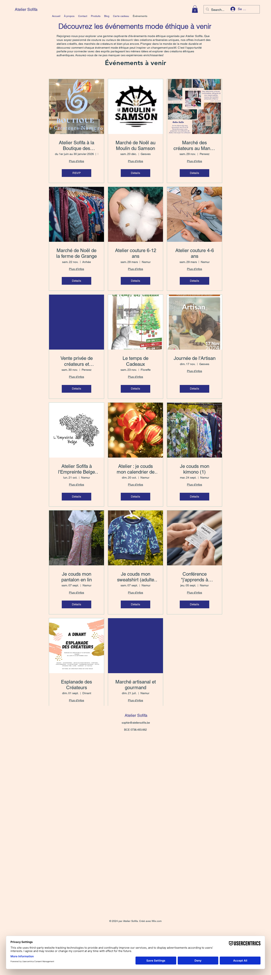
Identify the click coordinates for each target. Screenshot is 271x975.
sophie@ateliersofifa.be (136, 722)
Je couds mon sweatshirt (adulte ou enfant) (135, 577)
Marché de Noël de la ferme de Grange (76, 253)
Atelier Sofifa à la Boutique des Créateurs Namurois (76, 145)
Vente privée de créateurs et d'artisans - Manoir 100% (76, 361)
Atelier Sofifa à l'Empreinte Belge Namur (76, 469)
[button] (195, 9)
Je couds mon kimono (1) (194, 469)
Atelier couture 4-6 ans (194, 253)
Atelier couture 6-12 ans (135, 253)
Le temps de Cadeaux (135, 361)
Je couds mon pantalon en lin (76, 576)
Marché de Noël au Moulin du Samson (135, 145)
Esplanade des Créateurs (76, 684)
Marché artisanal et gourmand (135, 684)
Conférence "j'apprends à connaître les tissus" (195, 577)
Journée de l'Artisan (195, 358)
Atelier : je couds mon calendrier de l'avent (135, 469)
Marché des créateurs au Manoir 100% (194, 145)
